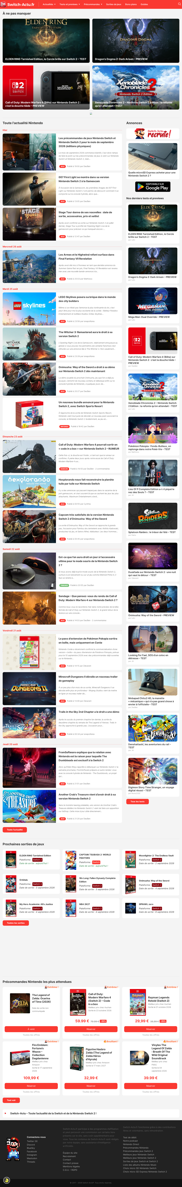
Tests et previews (69, 4)
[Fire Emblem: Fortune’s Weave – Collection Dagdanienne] (20, 1065)
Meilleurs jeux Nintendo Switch (138, 1154)
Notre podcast (130, 1140)
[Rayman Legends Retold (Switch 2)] (138, 1015)
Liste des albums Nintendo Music (139, 1164)
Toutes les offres (31, 1034)
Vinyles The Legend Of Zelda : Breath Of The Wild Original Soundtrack (162, 1051)
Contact (67, 1159)
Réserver (91, 1029)
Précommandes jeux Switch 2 (138, 1151)
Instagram (32, 1154)
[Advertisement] (91, 951)
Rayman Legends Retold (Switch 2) (158, 999)
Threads (31, 1161)
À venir (31, 1029)
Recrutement (69, 1156)
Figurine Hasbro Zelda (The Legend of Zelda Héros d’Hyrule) (99, 1054)
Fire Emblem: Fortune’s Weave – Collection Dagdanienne (40, 1051)
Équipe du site (70, 1152)
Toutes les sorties (16, 923)
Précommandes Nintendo (136, 1147)
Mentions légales (71, 1166)
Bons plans (131, 4)
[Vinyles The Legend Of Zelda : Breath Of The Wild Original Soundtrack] (139, 1067)
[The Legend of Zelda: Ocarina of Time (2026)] (20, 1012)
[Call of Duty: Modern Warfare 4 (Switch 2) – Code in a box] (78, 1015)
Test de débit (129, 1137)
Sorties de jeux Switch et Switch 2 (140, 1161)
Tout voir (11, 1100)
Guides (144, 4)
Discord (31, 1144)
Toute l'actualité (15, 829)
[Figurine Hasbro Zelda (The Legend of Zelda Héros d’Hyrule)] (77, 1070)
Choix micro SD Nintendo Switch (139, 1168)
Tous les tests (138, 801)
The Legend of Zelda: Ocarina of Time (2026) (41, 998)
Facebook (32, 1151)
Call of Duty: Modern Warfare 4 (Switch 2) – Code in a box (99, 999)
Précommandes (92, 4)
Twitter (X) (32, 1141)
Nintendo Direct (131, 1144)
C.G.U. (66, 1170)
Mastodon (32, 1158)
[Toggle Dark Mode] (6, 1180)
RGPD (74, 1170)
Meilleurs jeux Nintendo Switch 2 (139, 1158)
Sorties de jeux (113, 4)
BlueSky (31, 1148)
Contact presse (70, 1163)
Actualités (48, 4)
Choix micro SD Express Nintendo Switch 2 (145, 1171)
